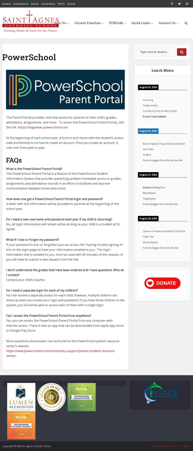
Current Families (87, 23)
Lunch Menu (48, 3)
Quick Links (140, 23)
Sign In (187, 446)
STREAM (116, 23)
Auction (6, 3)
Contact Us (167, 23)
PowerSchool (20, 3)
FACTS (61, 3)
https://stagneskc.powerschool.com (43, 127)
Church (71, 3)
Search (35, 3)
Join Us (60, 23)
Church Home (159, 446)
